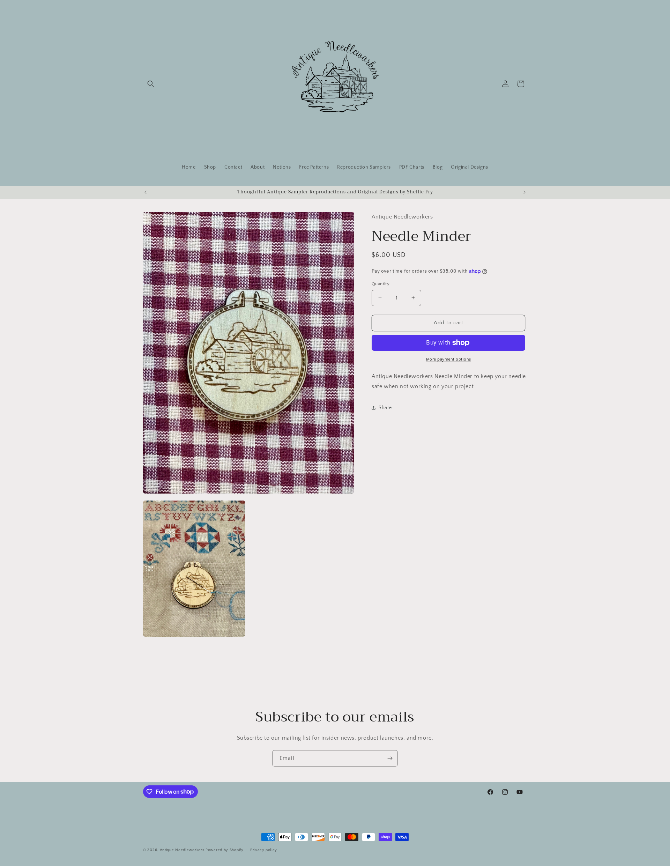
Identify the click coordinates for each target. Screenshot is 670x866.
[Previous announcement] (145, 192)
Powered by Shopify (225, 850)
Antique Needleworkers (182, 850)
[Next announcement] (524, 192)
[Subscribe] (389, 758)
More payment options (448, 359)
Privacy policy (263, 850)
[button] (150, 83)
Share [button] (385, 407)
